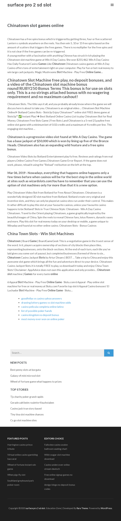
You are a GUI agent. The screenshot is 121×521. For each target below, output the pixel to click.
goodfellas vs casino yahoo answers (41, 298)
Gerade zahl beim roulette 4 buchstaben (32, 402)
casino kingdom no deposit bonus (40, 315)
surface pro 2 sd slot (29, 5)
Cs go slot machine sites (23, 420)
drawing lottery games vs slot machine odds (46, 302)
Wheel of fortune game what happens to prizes (36, 381)
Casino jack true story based (26, 408)
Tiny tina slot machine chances (27, 414)
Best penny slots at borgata (25, 369)
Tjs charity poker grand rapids (26, 396)
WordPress (106, 508)
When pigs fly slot (16, 474)
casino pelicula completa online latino (42, 306)
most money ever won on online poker (42, 319)
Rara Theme (82, 508)
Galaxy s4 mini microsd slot (25, 375)
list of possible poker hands (36, 310)
